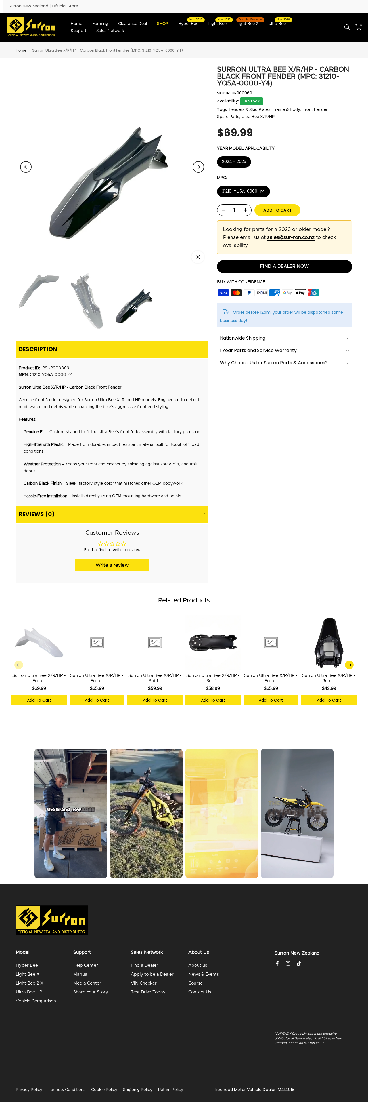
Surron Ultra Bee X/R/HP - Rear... (329, 678)
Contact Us (199, 992)
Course (195, 983)
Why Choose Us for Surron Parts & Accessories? (274, 363)
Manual (80, 974)
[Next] (198, 167)
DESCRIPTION (38, 349)
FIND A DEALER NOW (284, 266)
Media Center (87, 983)
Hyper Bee (190, 23)
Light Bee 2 (249, 23)
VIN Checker (144, 983)
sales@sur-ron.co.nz (291, 237)
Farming (100, 24)
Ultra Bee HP (29, 992)
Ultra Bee (279, 23)
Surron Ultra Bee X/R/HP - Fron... (39, 678)
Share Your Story (90, 992)
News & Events (203, 974)
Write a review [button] (112, 565)
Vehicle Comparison (36, 1001)
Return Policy (170, 1090)
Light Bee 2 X (29, 983)
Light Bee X (27, 974)
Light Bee (219, 23)
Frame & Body (286, 110)
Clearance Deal (132, 24)
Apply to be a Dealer (152, 974)
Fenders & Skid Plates (249, 110)
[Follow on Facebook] (277, 963)
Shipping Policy (137, 1090)
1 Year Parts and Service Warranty (258, 350)
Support (78, 31)
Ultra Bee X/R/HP (258, 117)
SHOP (162, 24)
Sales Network (110, 31)
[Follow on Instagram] (288, 963)
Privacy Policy (29, 1090)
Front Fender (314, 110)
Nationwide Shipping (242, 338)
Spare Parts (228, 117)
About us (197, 965)
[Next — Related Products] (349, 665)
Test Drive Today (148, 992)
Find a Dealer (144, 965)
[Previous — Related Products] (18, 665)
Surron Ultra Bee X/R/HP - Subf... (155, 678)
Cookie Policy (104, 1090)
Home (76, 24)
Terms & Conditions (66, 1090)
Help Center (85, 965)
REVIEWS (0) (37, 514)
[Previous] (26, 167)
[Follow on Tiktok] (299, 963)
